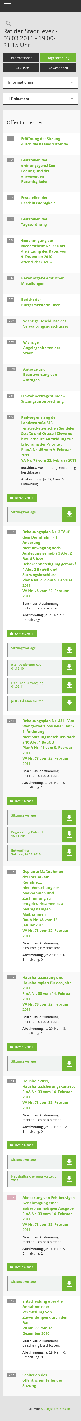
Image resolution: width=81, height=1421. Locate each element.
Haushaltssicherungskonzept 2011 (33, 1178)
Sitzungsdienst (55, 1409)
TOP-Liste (21, 68)
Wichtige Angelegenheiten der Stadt (41, 348)
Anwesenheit (58, 68)
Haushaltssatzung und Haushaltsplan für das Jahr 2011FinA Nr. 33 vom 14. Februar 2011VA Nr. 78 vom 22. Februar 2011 (47, 993)
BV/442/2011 (24, 1267)
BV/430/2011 (24, 633)
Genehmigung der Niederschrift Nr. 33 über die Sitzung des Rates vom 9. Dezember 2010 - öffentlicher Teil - (44, 251)
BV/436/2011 (24, 498)
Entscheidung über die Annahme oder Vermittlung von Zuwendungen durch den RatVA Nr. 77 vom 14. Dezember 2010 (45, 1317)
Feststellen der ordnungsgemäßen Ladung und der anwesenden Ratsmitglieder (38, 171)
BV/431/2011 (24, 801)
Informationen (21, 58)
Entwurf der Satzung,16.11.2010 (26, 852)
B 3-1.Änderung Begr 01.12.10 (27, 667)
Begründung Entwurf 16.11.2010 (27, 834)
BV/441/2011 (24, 1145)
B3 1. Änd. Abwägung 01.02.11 (27, 685)
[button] (69, 514)
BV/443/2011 (24, 1047)
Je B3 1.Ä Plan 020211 (27, 701)
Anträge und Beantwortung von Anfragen (40, 374)
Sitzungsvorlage (23, 512)
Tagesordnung (59, 58)
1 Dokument (18, 98)
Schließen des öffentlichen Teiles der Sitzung (42, 1380)
